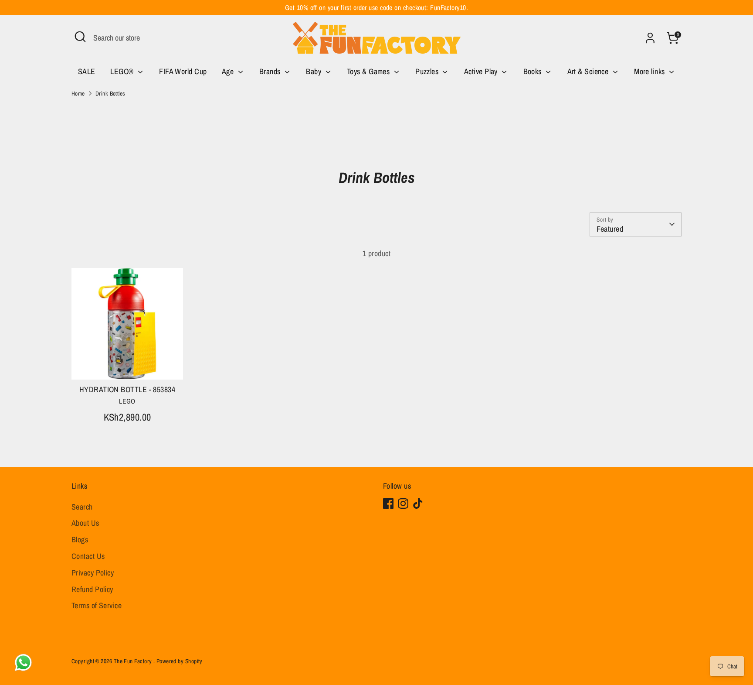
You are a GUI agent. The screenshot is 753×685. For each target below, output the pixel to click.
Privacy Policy (92, 572)
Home (78, 93)
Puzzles (428, 71)
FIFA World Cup (183, 71)
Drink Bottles (110, 93)
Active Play (481, 71)
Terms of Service (96, 605)
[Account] (650, 38)
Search (82, 506)
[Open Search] (80, 36)
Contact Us (88, 556)
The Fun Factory (133, 661)
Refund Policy (92, 589)
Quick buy (127, 364)
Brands (270, 71)
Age (229, 71)
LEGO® (123, 71)
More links (650, 71)
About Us (85, 522)
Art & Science (589, 71)
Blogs (79, 539)
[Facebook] (388, 503)
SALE (86, 71)
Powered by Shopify (179, 661)
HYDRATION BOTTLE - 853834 (127, 389)
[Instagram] (403, 503)
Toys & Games (369, 71)
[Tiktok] (418, 503)
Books (533, 71)
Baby (314, 71)
